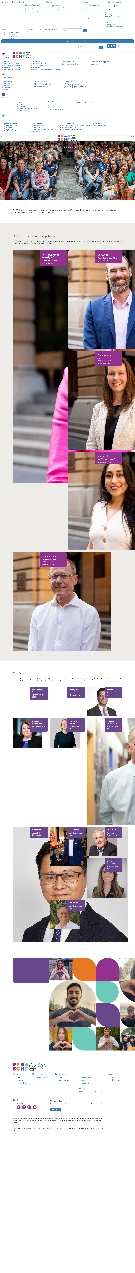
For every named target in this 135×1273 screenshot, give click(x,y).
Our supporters (68, 123)
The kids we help (87, 10)
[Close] (1, 136)
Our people (37, 123)
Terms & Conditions (39, 1128)
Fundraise (49, 2)
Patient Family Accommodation (74, 88)
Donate (21, 2)
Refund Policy (51, 1128)
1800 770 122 (19, 1103)
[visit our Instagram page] (24, 1107)
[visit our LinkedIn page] (29, 1107)
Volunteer (20, 1086)
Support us (5, 57)
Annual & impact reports (99, 125)
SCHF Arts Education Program (114, 17)
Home (6, 2)
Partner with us (86, 2)
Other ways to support (115, 2)
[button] (40, 366)
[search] (101, 47)
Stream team (118, 7)
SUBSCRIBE (55, 1109)
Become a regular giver (32, 11)
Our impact (11, 38)
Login (67, 41)
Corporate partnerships (95, 5)
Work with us (30, 30)
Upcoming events (63, 1080)
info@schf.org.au (20, 1100)
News (21, 102)
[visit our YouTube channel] (35, 1107)
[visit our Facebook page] (19, 1107)
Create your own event (55, 110)
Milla (89, 19)
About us (5, 30)
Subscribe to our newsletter (113, 27)
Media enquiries (117, 1080)
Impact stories (23, 110)
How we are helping (105, 10)
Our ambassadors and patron (43, 129)
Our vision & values (85, 1077)
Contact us (112, 1074)
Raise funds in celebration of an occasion (65, 11)
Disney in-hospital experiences (47, 30)
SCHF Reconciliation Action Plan (16, 131)
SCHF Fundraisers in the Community (90, 1092)
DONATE (111, 46)
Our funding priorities (41, 86)
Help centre (116, 1077)
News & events (103, 20)
